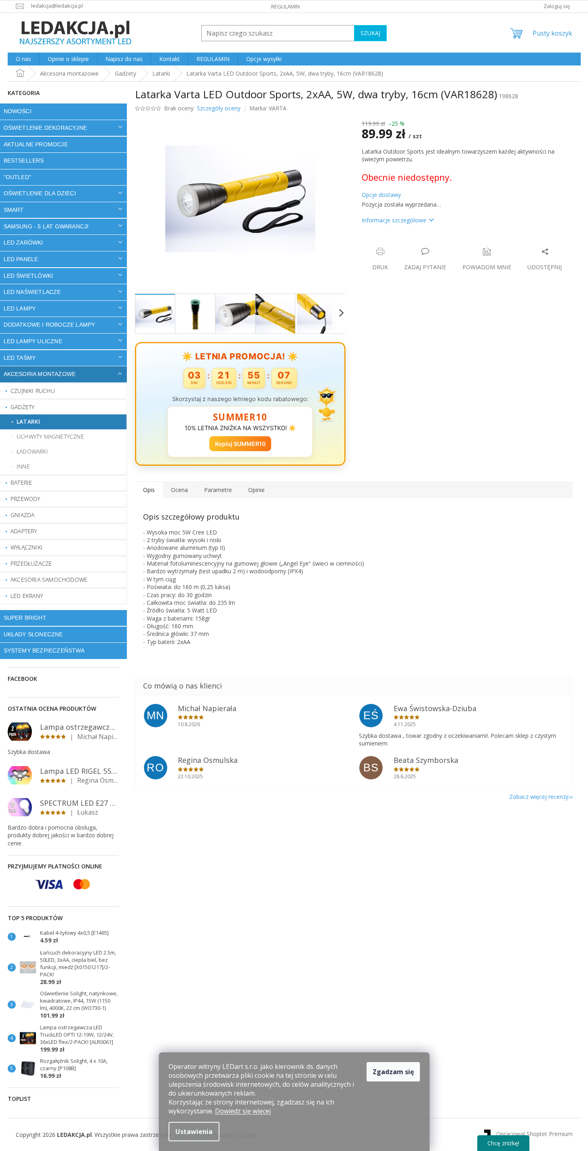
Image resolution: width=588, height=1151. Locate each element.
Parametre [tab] (218, 490)
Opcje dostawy (381, 195)
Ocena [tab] (179, 490)
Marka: (268, 108)
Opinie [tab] (256, 490)
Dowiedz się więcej (243, 1111)
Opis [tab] (149, 490)
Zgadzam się (393, 1071)
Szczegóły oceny (218, 108)
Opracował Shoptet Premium (534, 1134)
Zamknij (419, 243)
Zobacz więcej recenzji (539, 796)
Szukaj (370, 33)
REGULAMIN (285, 6)
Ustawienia (194, 1131)
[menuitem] (23, 59)
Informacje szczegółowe (394, 220)
